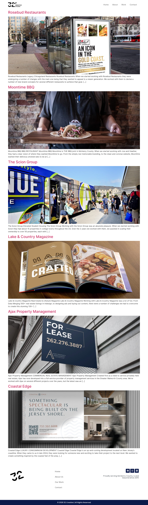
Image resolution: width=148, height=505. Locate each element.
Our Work (59, 482)
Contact (58, 487)
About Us (59, 477)
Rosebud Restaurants (27, 12)
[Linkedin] (137, 471)
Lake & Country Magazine (30, 236)
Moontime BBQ (21, 87)
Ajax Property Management (32, 311)
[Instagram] (132, 471)
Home (57, 471)
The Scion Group (22, 162)
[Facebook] (128, 471)
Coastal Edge (19, 386)
